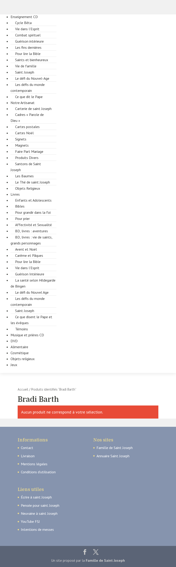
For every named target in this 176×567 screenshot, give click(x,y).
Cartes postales (27, 126)
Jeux (14, 364)
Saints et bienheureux (31, 60)
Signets (20, 139)
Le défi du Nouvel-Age (32, 78)
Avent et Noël (26, 249)
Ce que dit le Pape (29, 96)
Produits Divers (26, 157)
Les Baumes (24, 176)
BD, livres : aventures (31, 231)
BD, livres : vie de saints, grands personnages (31, 240)
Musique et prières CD (27, 335)
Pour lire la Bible (28, 53)
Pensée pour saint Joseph (40, 505)
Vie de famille (25, 66)
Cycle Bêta (23, 22)
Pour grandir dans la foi (33, 212)
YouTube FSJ (30, 521)
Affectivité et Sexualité (33, 224)
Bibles (20, 206)
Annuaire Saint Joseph (112, 456)
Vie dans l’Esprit (27, 29)
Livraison (28, 456)
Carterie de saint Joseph (33, 108)
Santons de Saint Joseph (26, 167)
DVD (14, 341)
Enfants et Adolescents (33, 200)
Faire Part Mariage (29, 151)
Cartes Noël (24, 133)
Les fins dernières (28, 47)
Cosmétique (20, 353)
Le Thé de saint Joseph (32, 182)
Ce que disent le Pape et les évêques (31, 320)
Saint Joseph (24, 72)
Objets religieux (23, 358)
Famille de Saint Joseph (114, 447)
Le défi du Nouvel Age (32, 292)
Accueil (23, 389)
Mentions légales (34, 464)
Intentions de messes (37, 529)
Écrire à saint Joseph (36, 497)
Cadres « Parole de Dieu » (27, 117)
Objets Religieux (27, 188)
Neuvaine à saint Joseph (39, 513)
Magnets (22, 145)
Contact (27, 447)
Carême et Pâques (29, 255)
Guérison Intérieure (29, 274)
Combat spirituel (28, 35)
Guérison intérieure (29, 41)
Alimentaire (19, 347)
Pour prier (22, 218)
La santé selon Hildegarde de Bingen (33, 283)
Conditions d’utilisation (38, 472)
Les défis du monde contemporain (28, 87)
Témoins (21, 329)
